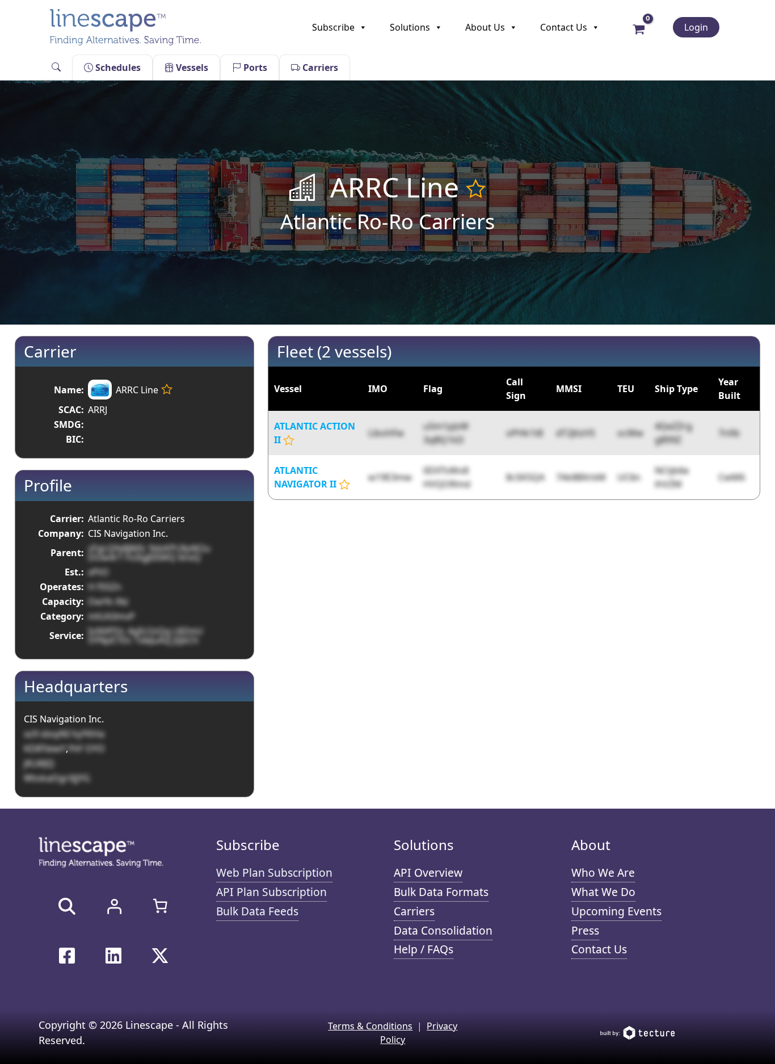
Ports (254, 67)
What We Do (603, 891)
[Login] (114, 906)
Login (696, 27)
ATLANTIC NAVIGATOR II (305, 477)
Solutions (410, 27)
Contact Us (563, 27)
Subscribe (333, 27)
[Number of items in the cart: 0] (160, 905)
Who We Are (603, 872)
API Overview (428, 872)
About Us (485, 27)
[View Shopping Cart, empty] (639, 28)
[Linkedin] (113, 956)
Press (585, 930)
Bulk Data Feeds (257, 911)
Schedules (117, 67)
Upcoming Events (616, 911)
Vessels (191, 67)
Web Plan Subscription (274, 872)
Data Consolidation (443, 930)
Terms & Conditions (370, 1026)
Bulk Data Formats (441, 891)
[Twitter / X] (160, 956)
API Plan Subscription (271, 891)
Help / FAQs (423, 949)
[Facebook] (67, 956)
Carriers (319, 67)
